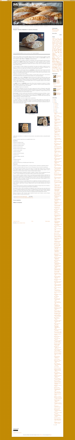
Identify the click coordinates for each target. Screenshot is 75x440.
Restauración (60, 65)
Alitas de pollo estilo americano (57, 339)
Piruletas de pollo (56, 127)
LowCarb (61, 48)
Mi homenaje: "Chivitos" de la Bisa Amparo (57, 313)
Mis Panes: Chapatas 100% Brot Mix (57, 345)
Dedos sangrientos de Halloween (57, 261)
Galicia (53, 46)
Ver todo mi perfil (54, 31)
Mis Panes (22, 25)
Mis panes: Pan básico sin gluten (57, 117)
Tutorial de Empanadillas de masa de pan (59, 93)
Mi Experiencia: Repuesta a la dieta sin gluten (57, 341)
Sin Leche (55, 68)
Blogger (50, 434)
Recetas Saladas (27, 25)
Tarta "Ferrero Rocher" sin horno (58, 292)
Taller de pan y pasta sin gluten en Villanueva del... (57, 178)
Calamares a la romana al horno (57, 227)
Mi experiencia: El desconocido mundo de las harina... (57, 415)
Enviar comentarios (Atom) (21, 222)
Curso (59, 40)
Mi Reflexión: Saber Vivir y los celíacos (57, 330)
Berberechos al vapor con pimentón (57, 386)
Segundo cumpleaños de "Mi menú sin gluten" (57, 316)
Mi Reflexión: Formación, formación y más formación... (57, 376)
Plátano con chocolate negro (57, 136)
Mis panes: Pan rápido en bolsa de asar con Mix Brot (57, 354)
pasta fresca (60, 55)
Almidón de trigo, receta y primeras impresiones (58, 187)
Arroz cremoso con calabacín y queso (57, 207)
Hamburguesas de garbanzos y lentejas (57, 129)
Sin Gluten (54, 67)
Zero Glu (57, 71)
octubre (55, 106)
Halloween (58, 46)
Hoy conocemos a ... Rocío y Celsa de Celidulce (57, 318)
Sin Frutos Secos (59, 66)
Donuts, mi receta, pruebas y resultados (58, 413)
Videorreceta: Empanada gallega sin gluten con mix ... (57, 285)
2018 (54, 102)
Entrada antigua (47, 221)
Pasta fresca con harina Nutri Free (57, 334)
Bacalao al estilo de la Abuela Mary (57, 324)
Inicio (32, 221)
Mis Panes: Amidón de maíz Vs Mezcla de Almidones (57, 277)
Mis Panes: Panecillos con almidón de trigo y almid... (58, 159)
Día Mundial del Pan (59, 41)
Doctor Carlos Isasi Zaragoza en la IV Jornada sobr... (57, 357)
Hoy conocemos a (58, 47)
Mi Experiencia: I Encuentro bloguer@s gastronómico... (57, 263)
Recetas (54, 58)
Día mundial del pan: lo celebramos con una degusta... (57, 266)
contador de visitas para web (17, 432)
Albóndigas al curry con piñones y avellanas (57, 423)
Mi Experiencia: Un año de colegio (57, 280)
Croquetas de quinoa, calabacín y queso (57, 185)
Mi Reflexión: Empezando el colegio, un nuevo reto (58, 398)
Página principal (15, 25)
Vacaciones (57, 70)
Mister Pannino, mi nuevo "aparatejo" (57, 295)
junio (55, 111)
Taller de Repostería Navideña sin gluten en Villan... (57, 170)
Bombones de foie (56, 172)
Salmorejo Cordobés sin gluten (57, 288)
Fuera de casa (59, 45)
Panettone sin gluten (57, 180)
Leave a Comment (36, 53)
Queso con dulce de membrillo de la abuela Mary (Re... (57, 373)
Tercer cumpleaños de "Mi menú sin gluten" (58, 225)
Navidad (58, 51)
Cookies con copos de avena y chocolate (57, 231)
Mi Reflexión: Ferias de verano (57, 394)
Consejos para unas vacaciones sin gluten (57, 290)
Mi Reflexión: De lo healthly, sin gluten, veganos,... (57, 119)
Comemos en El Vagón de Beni (57, 229)
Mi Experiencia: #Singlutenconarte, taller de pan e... (58, 202)
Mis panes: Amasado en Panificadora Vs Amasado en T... (57, 258)
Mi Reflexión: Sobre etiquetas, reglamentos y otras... (58, 151)
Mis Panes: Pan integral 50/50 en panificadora (57, 168)
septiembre (56, 107)
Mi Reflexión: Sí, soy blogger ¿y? (57, 212)
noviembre (55, 104)
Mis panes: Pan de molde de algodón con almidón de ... (58, 182)
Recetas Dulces (31, 25)
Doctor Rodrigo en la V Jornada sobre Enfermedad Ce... (57, 250)
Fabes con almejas (56, 115)
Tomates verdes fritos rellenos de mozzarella (57, 392)
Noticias (53, 52)
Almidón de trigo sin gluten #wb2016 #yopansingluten (57, 190)
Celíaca (53, 39)
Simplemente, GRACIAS (57, 351)
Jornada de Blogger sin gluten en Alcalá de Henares (57, 219)
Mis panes (17, 197)
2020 (54, 99)
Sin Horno (59, 67)
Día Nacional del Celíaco (57, 146)
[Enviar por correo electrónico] (29, 196)
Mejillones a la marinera (57, 396)
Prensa (57, 56)
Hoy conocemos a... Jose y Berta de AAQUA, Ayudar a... (58, 239)
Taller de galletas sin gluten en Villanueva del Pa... (58, 165)
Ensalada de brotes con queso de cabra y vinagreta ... (57, 400)
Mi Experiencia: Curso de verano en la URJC (57, 205)
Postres (53, 56)
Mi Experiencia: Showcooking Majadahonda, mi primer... (57, 327)
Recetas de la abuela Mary (57, 59)
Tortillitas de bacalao (57, 408)
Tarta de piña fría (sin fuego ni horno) (59, 89)
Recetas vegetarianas (54, 65)
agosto (55, 109)
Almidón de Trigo (55, 38)
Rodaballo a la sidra (57, 243)
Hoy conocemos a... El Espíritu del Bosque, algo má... (57, 144)
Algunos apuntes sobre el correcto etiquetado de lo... (57, 420)
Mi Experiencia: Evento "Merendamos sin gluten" (57, 216)
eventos (56, 45)
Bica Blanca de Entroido (57, 342)
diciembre (55, 103)
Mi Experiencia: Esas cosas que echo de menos (57, 299)
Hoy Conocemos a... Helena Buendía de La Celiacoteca (57, 199)
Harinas (61, 46)
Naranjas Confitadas (57, 359)
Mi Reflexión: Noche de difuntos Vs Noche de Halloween (57, 370)
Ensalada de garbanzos (57, 417)
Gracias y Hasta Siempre (57, 192)
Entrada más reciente (16, 221)
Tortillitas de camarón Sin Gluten (57, 113)
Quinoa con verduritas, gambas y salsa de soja (57, 236)
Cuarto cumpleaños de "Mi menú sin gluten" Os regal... (58, 148)
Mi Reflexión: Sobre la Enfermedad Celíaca (57, 269)
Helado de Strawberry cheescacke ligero (57, 194)
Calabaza (61, 38)
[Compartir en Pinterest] (32, 196)
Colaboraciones (54, 40)
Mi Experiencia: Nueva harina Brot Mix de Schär (57, 389)
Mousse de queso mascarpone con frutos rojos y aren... (57, 247)
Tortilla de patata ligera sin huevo (58, 142)
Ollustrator (41, 434)
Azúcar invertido (56, 366)
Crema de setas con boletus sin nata (59, 76)
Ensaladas (57, 44)
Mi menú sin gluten (29, 4)
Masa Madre (54, 49)
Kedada (58, 48)
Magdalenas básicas (57, 387)
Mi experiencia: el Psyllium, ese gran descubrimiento (58, 86)
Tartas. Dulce (59, 69)
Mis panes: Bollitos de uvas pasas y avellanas (57, 379)
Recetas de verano (59, 60)
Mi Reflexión (41, 25)
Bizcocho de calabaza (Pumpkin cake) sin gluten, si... (57, 131)
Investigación (54, 48)
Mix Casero (54, 51)
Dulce (57, 43)
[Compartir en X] (30, 196)
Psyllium (58, 57)
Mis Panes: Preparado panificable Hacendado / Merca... (58, 139)
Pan (19, 197)
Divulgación (54, 43)
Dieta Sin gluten (59, 42)
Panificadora (26, 197)
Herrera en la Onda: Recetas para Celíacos (57, 381)
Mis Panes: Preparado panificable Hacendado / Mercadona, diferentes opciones (56, 81)
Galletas (55, 46)
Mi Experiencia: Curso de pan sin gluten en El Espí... (57, 282)
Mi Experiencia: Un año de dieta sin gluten (57, 241)
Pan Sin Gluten (22, 197)
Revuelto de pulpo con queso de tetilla (57, 271)
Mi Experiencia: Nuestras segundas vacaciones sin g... (58, 403)
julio (55, 110)
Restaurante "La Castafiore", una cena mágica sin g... (57, 347)
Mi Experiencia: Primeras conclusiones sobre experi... (57, 321)
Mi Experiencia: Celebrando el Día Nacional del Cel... (57, 305)
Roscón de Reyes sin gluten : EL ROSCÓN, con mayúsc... (57, 364)
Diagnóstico (54, 42)
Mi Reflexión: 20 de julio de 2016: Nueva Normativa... (57, 196)
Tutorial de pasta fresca (57, 234)
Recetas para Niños (36, 25)
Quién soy (19, 25)
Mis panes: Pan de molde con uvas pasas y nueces (58, 332)
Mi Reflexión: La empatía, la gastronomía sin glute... (58, 156)
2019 (54, 100)
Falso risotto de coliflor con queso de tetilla (57, 245)
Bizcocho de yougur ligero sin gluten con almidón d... (58, 175)
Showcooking (54, 66)
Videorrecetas (54, 71)
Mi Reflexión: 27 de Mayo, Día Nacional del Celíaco (58, 308)
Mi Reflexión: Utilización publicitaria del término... (57, 162)
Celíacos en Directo (57, 213)
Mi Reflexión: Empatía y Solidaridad (57, 383)
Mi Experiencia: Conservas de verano (57, 406)
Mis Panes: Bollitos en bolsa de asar (57, 337)
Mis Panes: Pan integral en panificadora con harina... (58, 122)
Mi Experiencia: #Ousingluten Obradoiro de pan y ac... (58, 255)
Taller (58, 68)
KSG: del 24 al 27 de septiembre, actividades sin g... (57, 274)
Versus (32, 197)
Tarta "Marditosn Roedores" (56, 297)
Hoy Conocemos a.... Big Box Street (57, 210)
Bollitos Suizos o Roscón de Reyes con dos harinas (57, 361)
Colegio (58, 40)
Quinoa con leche (56, 233)
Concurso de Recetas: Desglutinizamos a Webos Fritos (57, 222)
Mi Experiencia (46, 25)
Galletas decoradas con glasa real (57, 125)
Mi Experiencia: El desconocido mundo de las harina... (57, 410)
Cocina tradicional (58, 39)
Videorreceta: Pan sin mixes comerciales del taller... (57, 302)
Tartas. (55, 69)
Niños (61, 51)
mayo (55, 424)
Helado (53, 47)
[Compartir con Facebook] (31, 196)
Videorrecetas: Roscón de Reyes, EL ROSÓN (57, 350)
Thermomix (29, 197)
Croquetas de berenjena (57, 368)
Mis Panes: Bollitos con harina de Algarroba (57, 311)
